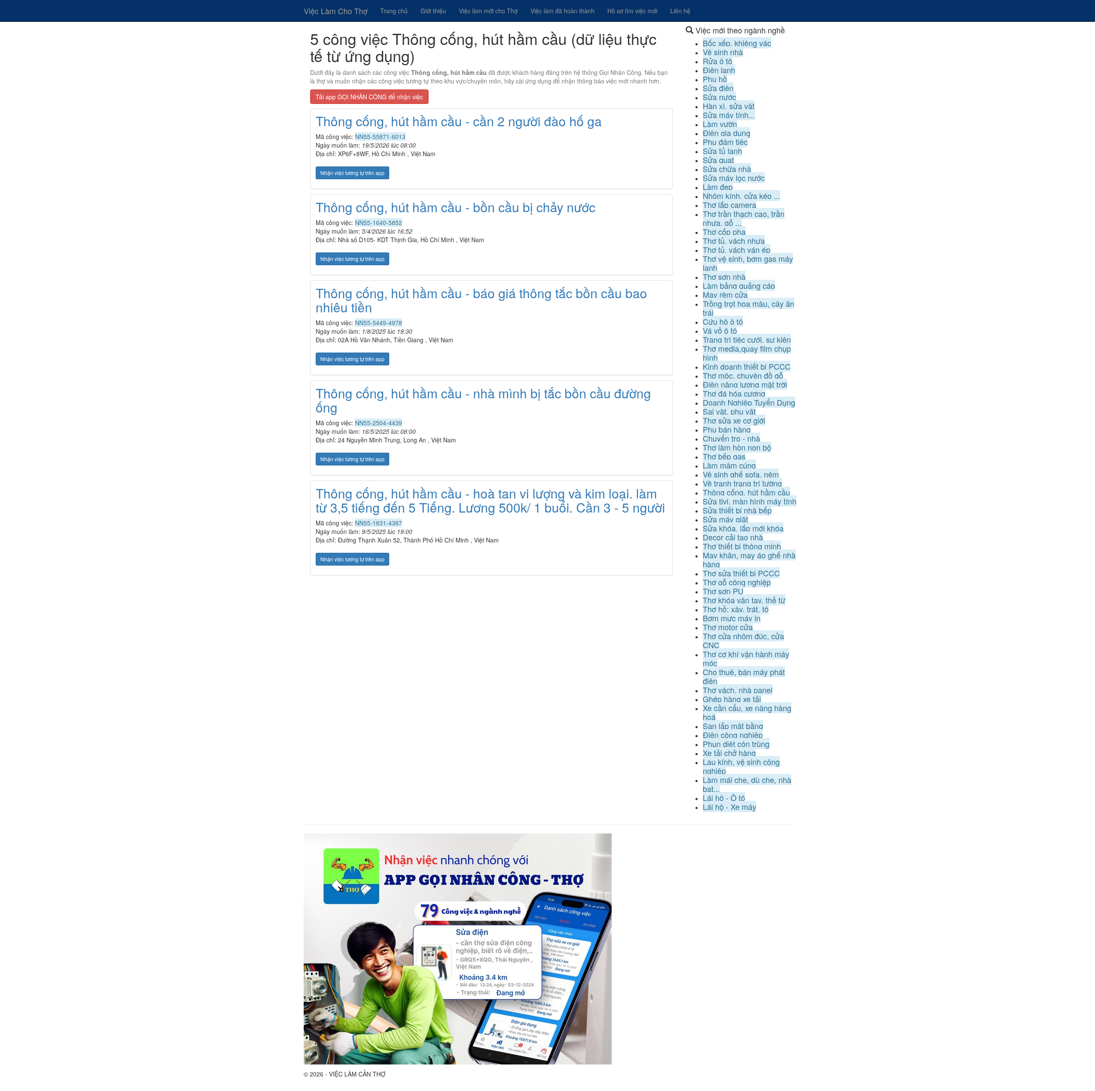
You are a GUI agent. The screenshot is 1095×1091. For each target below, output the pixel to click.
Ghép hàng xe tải (732, 698)
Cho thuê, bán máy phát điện (744, 676)
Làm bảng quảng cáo (739, 285)
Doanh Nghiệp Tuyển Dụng (749, 402)
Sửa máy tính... (729, 114)
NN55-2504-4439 (378, 422)
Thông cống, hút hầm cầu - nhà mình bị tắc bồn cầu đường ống (483, 400)
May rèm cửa (725, 294)
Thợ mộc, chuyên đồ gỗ (743, 375)
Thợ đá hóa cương (734, 393)
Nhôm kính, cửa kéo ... (741, 195)
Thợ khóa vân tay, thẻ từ (744, 599)
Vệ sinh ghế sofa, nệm (741, 474)
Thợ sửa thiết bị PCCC (741, 572)
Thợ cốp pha (724, 231)
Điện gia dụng (726, 132)
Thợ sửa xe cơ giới (734, 420)
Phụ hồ (715, 78)
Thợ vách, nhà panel (737, 689)
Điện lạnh (719, 69)
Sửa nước (719, 96)
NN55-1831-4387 (378, 523)
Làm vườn (720, 123)
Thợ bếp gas (724, 456)
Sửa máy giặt (725, 519)
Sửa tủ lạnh (722, 150)
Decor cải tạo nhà (733, 537)
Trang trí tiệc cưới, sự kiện (747, 339)
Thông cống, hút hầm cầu (746, 492)
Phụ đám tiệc (725, 141)
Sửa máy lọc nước (734, 177)
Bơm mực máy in (732, 617)
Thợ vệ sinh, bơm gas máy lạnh (748, 263)
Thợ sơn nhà (724, 276)
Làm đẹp (718, 186)
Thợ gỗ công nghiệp (737, 581)
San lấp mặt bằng (733, 725)
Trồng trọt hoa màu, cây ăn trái (748, 308)
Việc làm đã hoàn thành (562, 10)
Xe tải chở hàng (729, 752)
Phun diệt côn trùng (736, 743)
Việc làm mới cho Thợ (488, 10)
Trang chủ (394, 10)
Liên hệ (680, 10)
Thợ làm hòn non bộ (737, 447)
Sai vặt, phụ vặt (729, 411)
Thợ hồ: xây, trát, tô (736, 608)
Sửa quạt (718, 159)
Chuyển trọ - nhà (731, 438)
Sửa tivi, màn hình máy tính (749, 501)
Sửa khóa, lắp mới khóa (743, 528)
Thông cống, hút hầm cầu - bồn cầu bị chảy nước (455, 207)
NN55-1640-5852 (378, 222)
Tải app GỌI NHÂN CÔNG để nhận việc (369, 96)
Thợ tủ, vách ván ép (736, 249)
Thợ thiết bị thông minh (742, 545)
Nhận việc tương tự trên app (352, 172)
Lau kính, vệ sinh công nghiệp (741, 766)
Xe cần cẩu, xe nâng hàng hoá (747, 712)
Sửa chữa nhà (727, 168)
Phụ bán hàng (727, 429)
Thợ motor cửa (728, 626)
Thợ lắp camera (729, 204)
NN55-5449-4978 (378, 322)
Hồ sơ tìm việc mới (632, 10)
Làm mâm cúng (729, 465)
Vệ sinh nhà (723, 51)
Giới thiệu (433, 10)
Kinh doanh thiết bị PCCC (746, 366)
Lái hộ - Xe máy (729, 806)
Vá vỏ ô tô (720, 330)
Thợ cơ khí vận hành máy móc (746, 658)
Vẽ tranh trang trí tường (742, 483)
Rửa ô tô (717, 60)
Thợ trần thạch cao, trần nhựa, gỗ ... (743, 218)
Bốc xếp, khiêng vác (737, 42)
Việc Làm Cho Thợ (335, 10)
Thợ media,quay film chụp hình (747, 353)
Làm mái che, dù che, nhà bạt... (747, 784)
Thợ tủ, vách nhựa (734, 240)
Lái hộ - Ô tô (724, 797)
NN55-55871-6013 (380, 136)
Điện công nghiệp (733, 734)
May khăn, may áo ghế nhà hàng (749, 559)
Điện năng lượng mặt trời (745, 384)
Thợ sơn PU (723, 590)
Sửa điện (718, 87)
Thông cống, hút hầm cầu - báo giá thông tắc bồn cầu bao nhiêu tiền (481, 300)
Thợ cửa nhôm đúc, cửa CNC (743, 640)
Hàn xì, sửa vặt (729, 105)
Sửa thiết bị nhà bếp (737, 510)
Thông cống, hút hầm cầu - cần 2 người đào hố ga (459, 121)
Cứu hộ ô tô (723, 321)
